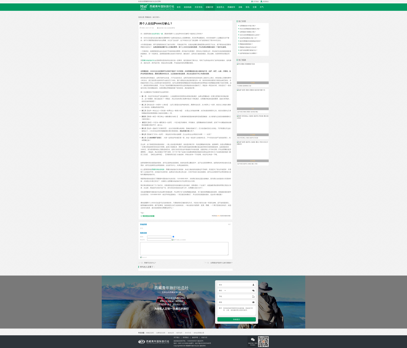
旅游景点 (220, 7)
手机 (220, 296)
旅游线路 (188, 7)
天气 (262, 7)
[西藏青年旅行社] (156, 7)
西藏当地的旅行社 (148, 60)
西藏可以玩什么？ (150, 263)
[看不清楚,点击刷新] (179, 240)
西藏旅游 (148, 17)
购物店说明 (150, 333)
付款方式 (204, 337)
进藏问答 (209, 7)
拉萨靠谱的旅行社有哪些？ (247, 53)
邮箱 (220, 302)
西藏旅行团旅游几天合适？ (247, 47)
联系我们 (264, 1)
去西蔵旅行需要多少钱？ (247, 32)
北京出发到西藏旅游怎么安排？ (249, 35)
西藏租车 (231, 7)
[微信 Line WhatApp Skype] (222, 290)
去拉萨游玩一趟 (157, 34)
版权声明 (195, 337)
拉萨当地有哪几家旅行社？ (247, 50)
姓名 (220, 285)
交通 (254, 7)
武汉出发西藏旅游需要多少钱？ (249, 29)
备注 (220, 308)
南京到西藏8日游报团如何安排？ (249, 41)
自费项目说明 (160, 333)
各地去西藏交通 (199, 333)
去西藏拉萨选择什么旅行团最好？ (221, 263)
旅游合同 (171, 333)
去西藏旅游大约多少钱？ (247, 26)
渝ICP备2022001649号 (203, 343)
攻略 (240, 7)
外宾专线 (198, 7)
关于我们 (255, 1)
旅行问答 (156, 17)
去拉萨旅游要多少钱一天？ (247, 38)
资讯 (247, 7)
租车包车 (179, 333)
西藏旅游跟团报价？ (245, 44)
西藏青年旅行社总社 (192, 346)
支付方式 (188, 333)
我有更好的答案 (148, 216)
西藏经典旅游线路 (158, 169)
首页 (179, 7)
